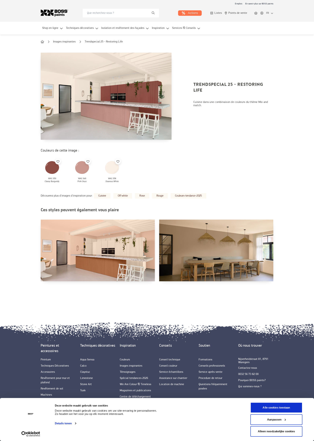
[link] (238, 3)
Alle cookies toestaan (276, 407)
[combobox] (121, 13)
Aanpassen (274, 419)
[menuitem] (52, 30)
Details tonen (63, 423)
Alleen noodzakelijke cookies (276, 431)
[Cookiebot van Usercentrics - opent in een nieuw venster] (31, 434)
